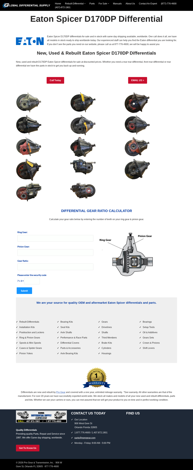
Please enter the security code (31, 275)
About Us (130, 3)
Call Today (55, 80)
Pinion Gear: (23, 246)
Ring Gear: (22, 232)
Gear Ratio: (22, 260)
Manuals (117, 3)
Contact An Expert (148, 3)
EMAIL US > (137, 80)
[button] (84, 3)
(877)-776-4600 (168, 3)
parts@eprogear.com (84, 438)
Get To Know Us (27, 448)
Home (58, 3)
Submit (24, 290)
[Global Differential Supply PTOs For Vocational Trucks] (26, 5)
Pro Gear (60, 392)
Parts (92, 3)
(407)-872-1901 (63, 7)
